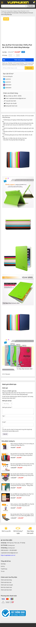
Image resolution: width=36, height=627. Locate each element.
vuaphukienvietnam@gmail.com (17, 98)
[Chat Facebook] (4, 79)
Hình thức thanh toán (6, 587)
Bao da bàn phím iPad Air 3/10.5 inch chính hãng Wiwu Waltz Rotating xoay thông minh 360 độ (22, 475)
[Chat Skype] (4, 82)
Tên (3, 416)
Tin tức (3, 571)
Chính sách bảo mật (6, 582)
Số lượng (4, 55)
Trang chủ (3, 11)
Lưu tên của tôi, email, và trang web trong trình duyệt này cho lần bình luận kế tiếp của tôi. (17, 430)
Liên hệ (3, 566)
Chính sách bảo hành (6, 590)
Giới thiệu (3, 564)
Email (4, 422)
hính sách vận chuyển (7, 585)
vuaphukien (8, 79)
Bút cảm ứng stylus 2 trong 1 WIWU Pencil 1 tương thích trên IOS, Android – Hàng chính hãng (22, 485)
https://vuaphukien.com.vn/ (8, 555)
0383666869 (8, 84)
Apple (15, 11)
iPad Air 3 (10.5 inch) (13, 63)
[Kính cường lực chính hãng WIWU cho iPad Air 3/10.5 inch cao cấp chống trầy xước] (5, 511)
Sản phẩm (10, 11)
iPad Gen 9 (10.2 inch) (17, 64)
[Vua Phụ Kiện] (18, 2)
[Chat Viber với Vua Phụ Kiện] (4, 85)
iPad (19, 11)
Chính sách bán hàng (6, 580)
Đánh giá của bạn (7, 400)
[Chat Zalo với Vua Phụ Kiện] (4, 88)
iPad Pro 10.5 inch (28, 64)
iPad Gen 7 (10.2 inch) (25, 63)
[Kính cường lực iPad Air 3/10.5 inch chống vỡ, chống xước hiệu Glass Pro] (5, 450)
